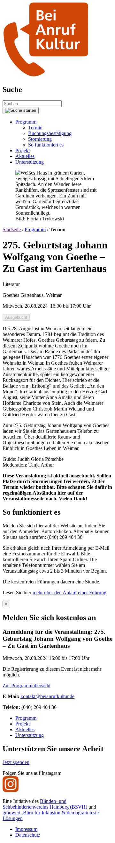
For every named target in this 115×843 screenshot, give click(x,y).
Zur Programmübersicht (26, 685)
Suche (12, 89)
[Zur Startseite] (45, 76)
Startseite (12, 229)
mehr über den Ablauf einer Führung (69, 592)
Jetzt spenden (16, 762)
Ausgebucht (16, 317)
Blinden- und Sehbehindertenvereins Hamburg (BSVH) (45, 804)
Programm (35, 229)
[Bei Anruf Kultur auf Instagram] (11, 790)
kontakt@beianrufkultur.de (47, 696)
